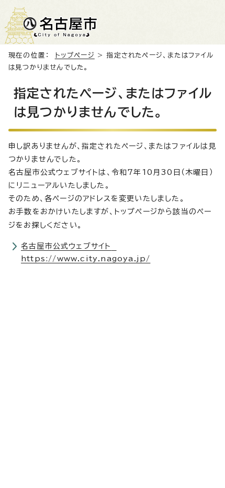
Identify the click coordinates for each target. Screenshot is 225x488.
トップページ (75, 55)
